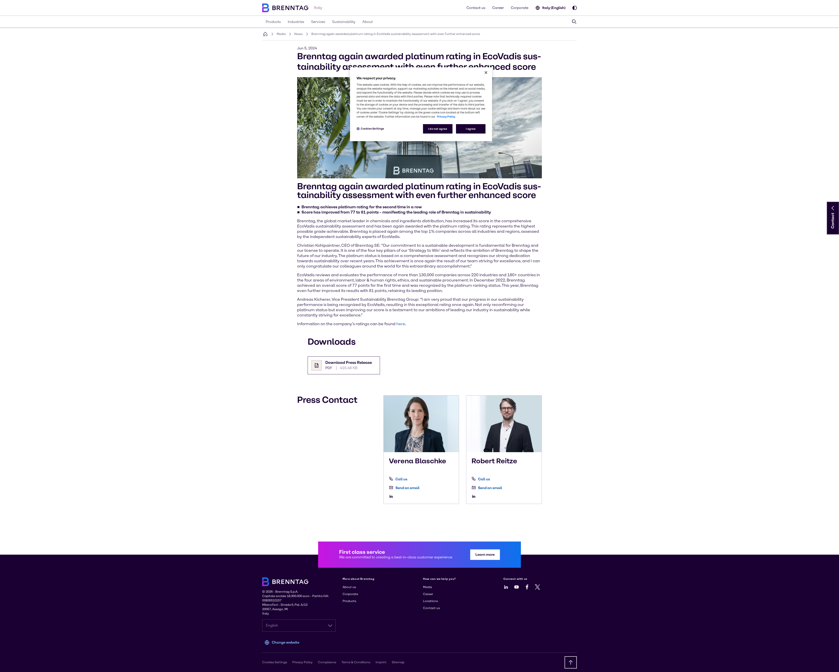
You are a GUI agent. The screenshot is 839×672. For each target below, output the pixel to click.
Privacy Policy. (446, 116)
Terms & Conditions (355, 662)
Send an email (407, 488)
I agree (470, 128)
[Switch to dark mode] (574, 8)
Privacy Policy (302, 662)
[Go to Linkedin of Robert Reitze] (475, 496)
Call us (401, 479)
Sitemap (398, 662)
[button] (833, 208)
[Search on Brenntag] (574, 22)
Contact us (475, 8)
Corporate (519, 8)
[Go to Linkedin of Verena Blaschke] (392, 496)
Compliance (327, 662)
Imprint (381, 662)
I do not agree (437, 128)
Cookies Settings (372, 128)
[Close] (486, 72)
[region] (421, 104)
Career (498, 8)
